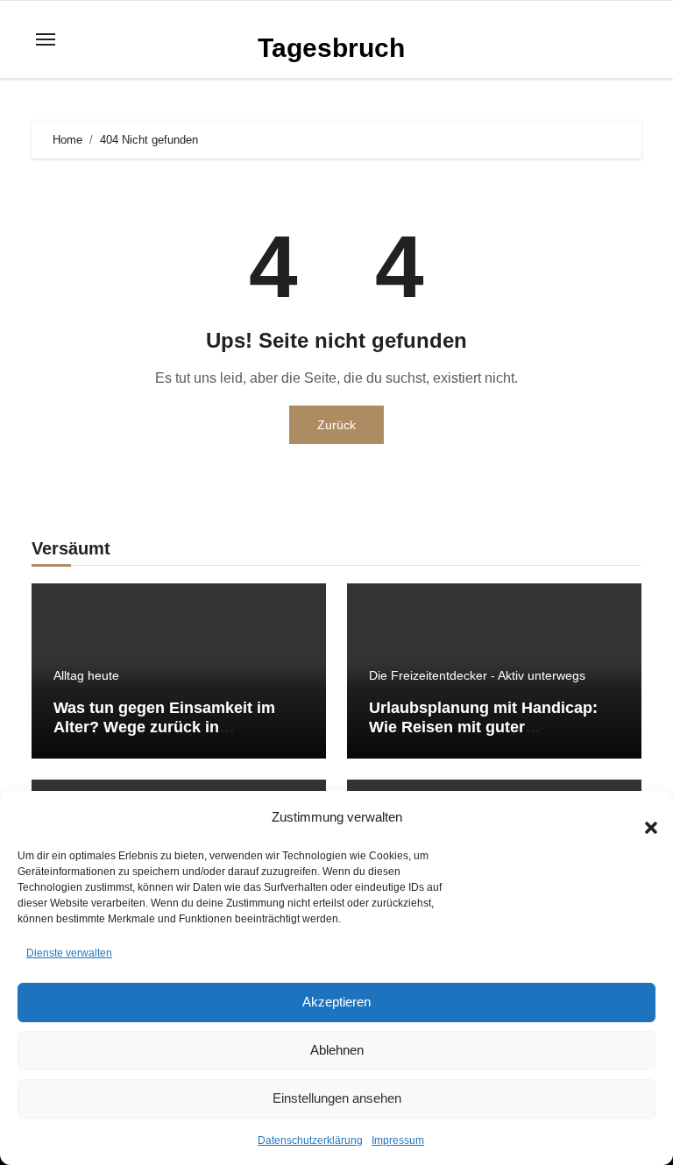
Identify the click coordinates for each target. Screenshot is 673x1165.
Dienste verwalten (69, 953)
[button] (642, 817)
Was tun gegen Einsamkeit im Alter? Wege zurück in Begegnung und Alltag (164, 726)
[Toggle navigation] (46, 39)
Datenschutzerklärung (310, 1140)
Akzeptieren (336, 1001)
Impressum (398, 1140)
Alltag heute (86, 675)
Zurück (336, 425)
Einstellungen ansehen (337, 1098)
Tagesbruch (331, 47)
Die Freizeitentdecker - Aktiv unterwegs (477, 675)
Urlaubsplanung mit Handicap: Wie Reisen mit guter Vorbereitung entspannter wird (483, 726)
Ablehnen (337, 1049)
